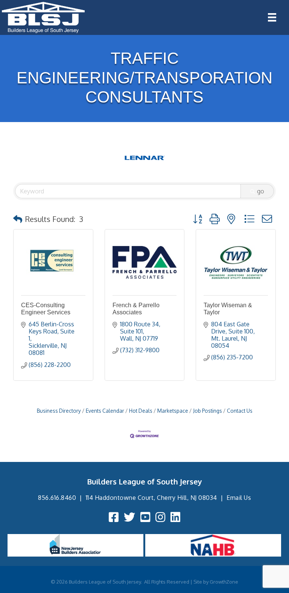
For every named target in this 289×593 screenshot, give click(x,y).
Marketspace (172, 410)
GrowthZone (224, 582)
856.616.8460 (57, 497)
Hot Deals (140, 410)
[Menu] (272, 17)
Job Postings (207, 410)
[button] (17, 219)
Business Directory (59, 410)
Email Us (239, 497)
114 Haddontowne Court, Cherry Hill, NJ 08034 (151, 497)
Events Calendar (105, 410)
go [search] (260, 191)
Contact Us (239, 410)
